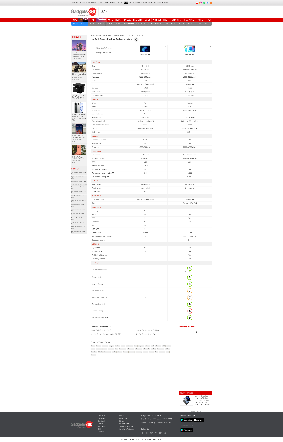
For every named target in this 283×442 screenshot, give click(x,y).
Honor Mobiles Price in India (78, 227)
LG (116, 349)
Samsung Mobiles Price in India (78, 173)
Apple (111, 346)
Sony (145, 352)
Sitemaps (101, 418)
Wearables (199, 24)
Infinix (169, 346)
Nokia (153, 349)
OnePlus (93, 352)
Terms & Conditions (126, 426)
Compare (176, 19)
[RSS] (211, 3)
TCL (156, 352)
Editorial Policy (124, 424)
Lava (105, 349)
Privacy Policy (123, 418)
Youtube (151, 432)
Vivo (167, 352)
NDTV (73, 3)
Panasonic (107, 352)
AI (93, 19)
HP (153, 346)
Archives (101, 424)
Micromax (122, 349)
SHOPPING (138, 3)
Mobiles (93, 24)
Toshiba (161, 352)
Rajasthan (152, 3)
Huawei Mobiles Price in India (78, 209)
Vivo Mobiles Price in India (79, 184)
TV (152, 24)
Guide (147, 19)
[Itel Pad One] (145, 49)
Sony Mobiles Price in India (77, 223)
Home (74, 19)
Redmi (132, 352)
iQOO (93, 349)
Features (138, 19)
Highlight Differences (103, 53)
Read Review (189, 272)
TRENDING (76, 37)
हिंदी (89, 3)
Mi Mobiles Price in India (78, 181)
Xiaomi (93, 355)
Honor (148, 346)
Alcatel (98, 346)
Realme (125, 352)
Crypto (139, 24)
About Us (101, 416)
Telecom (101, 24)
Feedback (101, 421)
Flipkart (141, 346)
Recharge (189, 19)
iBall (163, 346)
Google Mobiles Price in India (78, 214)
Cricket (100, 3)
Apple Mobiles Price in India (77, 205)
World (78, 3)
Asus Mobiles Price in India (77, 196)
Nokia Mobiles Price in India (77, 187)
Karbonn (99, 349)
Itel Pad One (145, 55)
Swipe (151, 352)
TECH (126, 3)
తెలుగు (164, 419)
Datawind (129, 346)
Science (189, 24)
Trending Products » (188, 327)
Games (131, 3)
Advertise (101, 432)
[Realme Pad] (190, 49)
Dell (135, 346)
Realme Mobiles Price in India (78, 218)
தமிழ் (159, 419)
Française (167, 423)
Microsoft (130, 349)
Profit (84, 3)
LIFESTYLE (113, 3)
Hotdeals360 (171, 24)
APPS (145, 3)
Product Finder (160, 19)
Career (121, 416)
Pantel (114, 352)
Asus (123, 346)
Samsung (139, 352)
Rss (164, 432)
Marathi (165, 3)
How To (109, 24)
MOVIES (93, 3)
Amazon (105, 346)
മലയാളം (151, 423)
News (118, 19)
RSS (99, 429)
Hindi (149, 419)
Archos (117, 346)
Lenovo (111, 349)
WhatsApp (160, 432)
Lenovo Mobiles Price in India (78, 232)
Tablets (181, 24)
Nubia (167, 349)
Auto (110, 19)
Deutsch (160, 423)
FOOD (106, 3)
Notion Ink (160, 349)
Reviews (127, 19)
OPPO (100, 352)
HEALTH (120, 3)
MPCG (159, 3)
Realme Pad (190, 55)
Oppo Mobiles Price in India (77, 177)
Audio (146, 24)
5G (206, 24)
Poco (119, 352)
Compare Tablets (118, 36)
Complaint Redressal (126, 429)
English (143, 419)
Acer (92, 346)
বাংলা (154, 419)
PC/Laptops (159, 24)
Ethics (121, 421)
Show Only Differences (104, 48)
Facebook (142, 432)
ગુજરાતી (144, 423)
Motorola (146, 349)
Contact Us (102, 426)
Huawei (158, 346)
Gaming (117, 24)
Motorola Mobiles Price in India (78, 192)
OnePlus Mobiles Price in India (78, 201)
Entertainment (128, 24)
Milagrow (138, 349)
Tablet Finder (107, 36)
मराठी (170, 419)
